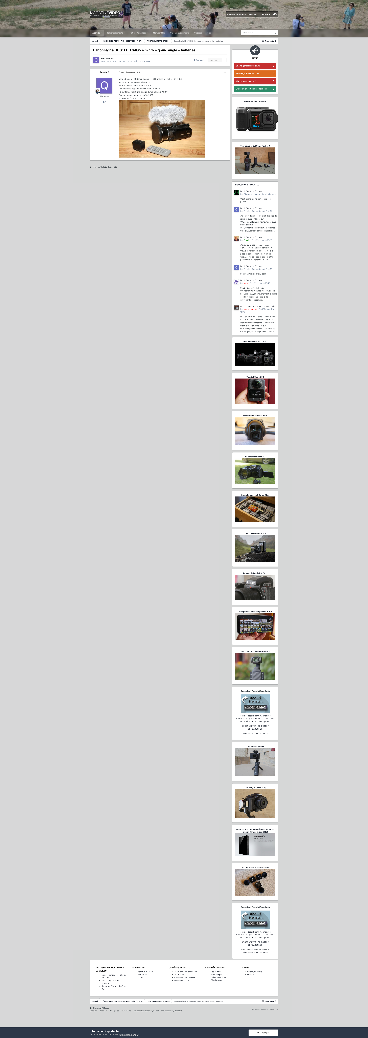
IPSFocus (105, 1008)
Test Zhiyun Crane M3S (255, 788)
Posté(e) (129, 72)
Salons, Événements (179, 33)
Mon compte (216, 974)
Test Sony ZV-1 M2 (255, 746)
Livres (140, 977)
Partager (199, 60)
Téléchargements (115, 33)
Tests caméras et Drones (185, 972)
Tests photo (179, 974)
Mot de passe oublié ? (246, 81)
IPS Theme (94, 1008)
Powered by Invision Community (265, 1009)
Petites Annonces (138, 33)
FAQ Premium (217, 980)
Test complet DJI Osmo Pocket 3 (255, 651)
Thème (103, 1011)
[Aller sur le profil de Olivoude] (236, 192)
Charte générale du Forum (248, 66)
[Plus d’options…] (225, 72)
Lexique (250, 974)
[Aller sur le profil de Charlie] (236, 238)
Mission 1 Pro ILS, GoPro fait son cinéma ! (258, 306)
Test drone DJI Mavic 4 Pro (255, 415)
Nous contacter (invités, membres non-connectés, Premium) (158, 1011)
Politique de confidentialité (120, 1011)
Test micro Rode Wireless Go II (255, 867)
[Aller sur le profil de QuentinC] (96, 60)
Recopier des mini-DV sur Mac (255, 495)
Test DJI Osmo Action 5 (255, 533)
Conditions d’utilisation (129, 1034)
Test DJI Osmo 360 (255, 377)
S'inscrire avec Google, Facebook (251, 89)
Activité (96, 33)
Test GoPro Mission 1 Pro (255, 101)
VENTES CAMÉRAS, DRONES (136, 61)
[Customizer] (275, 14)
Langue (93, 1011)
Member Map (159, 33)
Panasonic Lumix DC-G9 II (255, 573)
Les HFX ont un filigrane (251, 191)
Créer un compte (218, 977)
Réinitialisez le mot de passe (255, 733)
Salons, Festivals (254, 972)
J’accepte (264, 1032)
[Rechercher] (275, 32)
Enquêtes (142, 974)
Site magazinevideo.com (247, 73)
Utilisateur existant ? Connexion (242, 14)
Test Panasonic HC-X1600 (255, 341)
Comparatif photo (182, 980)
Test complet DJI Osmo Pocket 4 (255, 146)
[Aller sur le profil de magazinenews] (236, 307)
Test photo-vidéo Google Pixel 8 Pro (255, 611)
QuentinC (104, 72)
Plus (209, 33)
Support (198, 33)
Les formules (217, 972)
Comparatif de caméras (184, 977)
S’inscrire (266, 14)
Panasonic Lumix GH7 (255, 456)
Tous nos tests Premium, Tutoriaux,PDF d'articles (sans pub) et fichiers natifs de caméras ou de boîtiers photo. (255, 718)
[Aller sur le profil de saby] (236, 281)
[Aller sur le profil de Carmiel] (236, 209)
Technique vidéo (145, 972)
